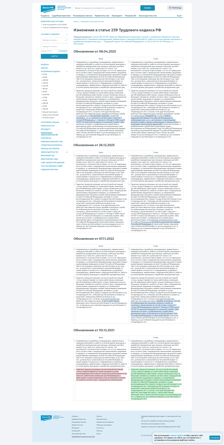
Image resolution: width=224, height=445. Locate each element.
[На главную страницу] (56, 9)
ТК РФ (45, 100)
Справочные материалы (51, 145)
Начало (76, 21)
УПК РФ (45, 109)
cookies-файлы (177, 435)
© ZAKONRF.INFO (147, 435)
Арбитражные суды (49, 159)
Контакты (99, 428)
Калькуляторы (101, 419)
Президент (117, 15)
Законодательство (148, 15)
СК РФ (45, 98)
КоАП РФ (46, 95)
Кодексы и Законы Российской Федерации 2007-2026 (160, 427)
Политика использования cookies (153, 424)
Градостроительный (50, 115)
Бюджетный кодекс (50, 112)
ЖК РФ (45, 89)
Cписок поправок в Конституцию (55, 28)
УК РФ (45, 106)
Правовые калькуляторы (52, 142)
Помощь (176, 8)
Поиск (147, 8)
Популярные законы (82, 15)
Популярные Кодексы (50, 72)
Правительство (102, 15)
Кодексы (45, 15)
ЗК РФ (45, 92)
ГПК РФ (45, 83)
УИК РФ (45, 103)
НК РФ (45, 77)
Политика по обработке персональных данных (158, 421)
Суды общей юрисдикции (52, 163)
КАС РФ (45, 86)
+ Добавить (63, 51)
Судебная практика (61, 15)
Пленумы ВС (130, 15)
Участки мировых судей (51, 166)
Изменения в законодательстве (49, 134)
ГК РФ (45, 74)
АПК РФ (45, 80)
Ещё (179, 15)
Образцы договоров (50, 149)
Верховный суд (47, 156)
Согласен (214, 438)
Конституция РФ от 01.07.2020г (55, 25)
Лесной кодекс (48, 118)
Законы (44, 68)
